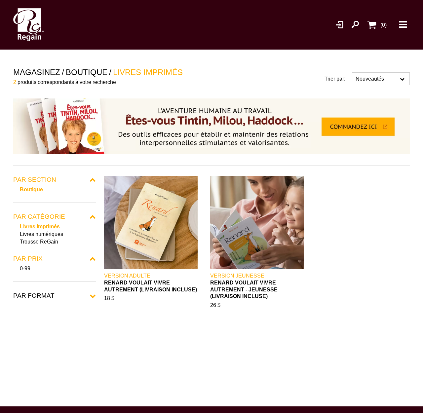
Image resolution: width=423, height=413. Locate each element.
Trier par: (335, 79)
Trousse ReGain (39, 241)
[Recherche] (355, 25)
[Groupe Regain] (38, 24)
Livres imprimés (40, 226)
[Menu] (403, 25)
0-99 (25, 268)
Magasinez (36, 72)
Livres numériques (41, 234)
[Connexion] (340, 25)
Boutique (31, 189)
